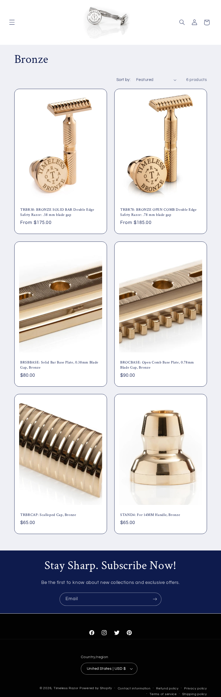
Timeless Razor (66, 688)
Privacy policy (195, 688)
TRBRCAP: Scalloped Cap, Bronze (48, 515)
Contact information (134, 688)
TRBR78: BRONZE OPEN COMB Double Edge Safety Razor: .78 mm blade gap (158, 212)
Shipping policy (194, 694)
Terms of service (163, 694)
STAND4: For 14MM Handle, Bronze (150, 515)
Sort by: (123, 80)
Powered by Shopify (96, 688)
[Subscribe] (155, 599)
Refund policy (167, 688)
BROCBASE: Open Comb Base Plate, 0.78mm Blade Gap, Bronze (157, 365)
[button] (12, 22)
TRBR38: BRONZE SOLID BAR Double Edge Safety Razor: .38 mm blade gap (57, 212)
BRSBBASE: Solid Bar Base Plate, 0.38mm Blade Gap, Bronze (59, 365)
